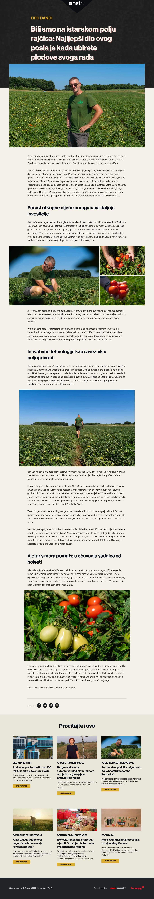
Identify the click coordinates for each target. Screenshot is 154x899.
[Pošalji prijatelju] (57, 705)
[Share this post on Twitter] (45, 705)
